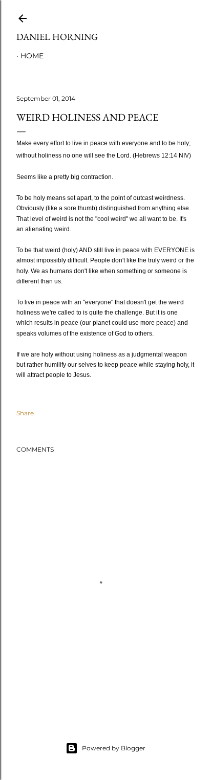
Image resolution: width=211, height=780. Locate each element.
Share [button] (25, 413)
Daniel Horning (57, 36)
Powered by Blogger (113, 748)
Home (32, 55)
